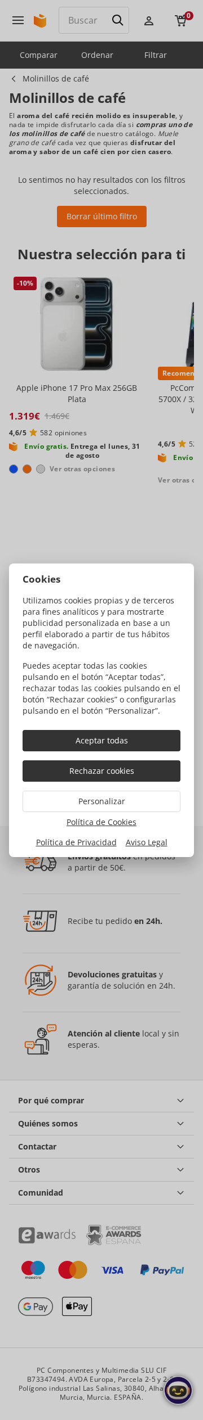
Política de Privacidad (76, 842)
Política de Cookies (101, 822)
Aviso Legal (146, 842)
